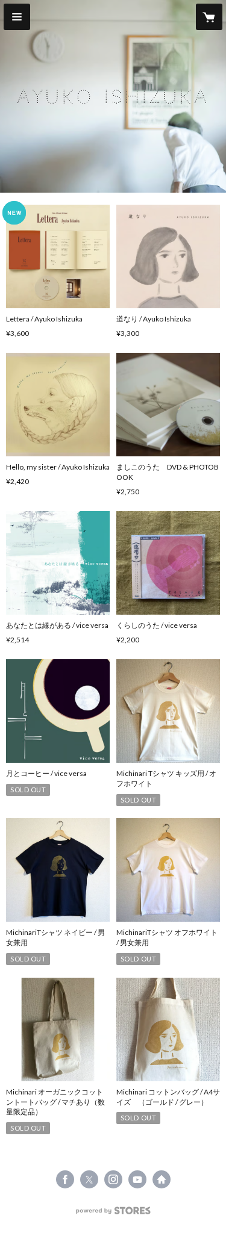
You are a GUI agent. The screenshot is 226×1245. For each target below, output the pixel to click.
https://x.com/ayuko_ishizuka (89, 1179)
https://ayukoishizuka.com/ (161, 1179)
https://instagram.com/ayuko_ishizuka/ (113, 1179)
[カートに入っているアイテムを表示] (209, 17)
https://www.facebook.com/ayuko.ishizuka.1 (65, 1179)
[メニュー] (17, 17)
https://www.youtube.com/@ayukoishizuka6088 (137, 1179)
